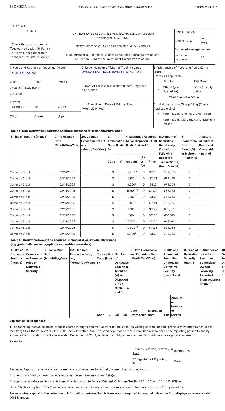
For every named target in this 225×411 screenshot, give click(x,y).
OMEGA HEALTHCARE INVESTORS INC (108, 72)
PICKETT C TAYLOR (23, 72)
